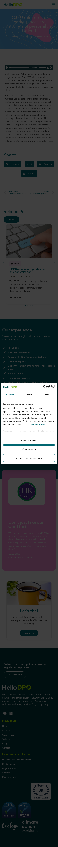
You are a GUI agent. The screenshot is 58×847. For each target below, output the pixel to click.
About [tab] (48, 394)
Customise (27, 449)
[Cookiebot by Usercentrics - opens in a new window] (43, 387)
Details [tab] (29, 394)
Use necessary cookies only (29, 458)
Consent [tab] (10, 394)
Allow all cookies (29, 440)
